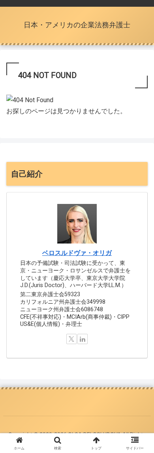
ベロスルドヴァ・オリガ (77, 253)
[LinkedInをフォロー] (82, 339)
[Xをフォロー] (71, 339)
